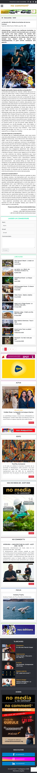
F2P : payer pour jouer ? (23, 673)
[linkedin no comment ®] (30, 1)
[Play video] (18, 572)
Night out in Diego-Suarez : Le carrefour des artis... (23, 304)
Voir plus (31, 422)
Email (4, 229)
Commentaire (6, 236)
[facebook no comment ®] (28, 1)
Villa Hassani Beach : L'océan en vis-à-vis (24, 261)
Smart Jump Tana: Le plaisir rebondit (22, 329)
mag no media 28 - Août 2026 (18, 483)
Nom (3, 222)
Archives (19, 641)
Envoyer (5, 250)
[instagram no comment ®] (33, 1)
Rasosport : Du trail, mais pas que (23, 338)
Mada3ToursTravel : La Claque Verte (23, 278)
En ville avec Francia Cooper (24, 647)
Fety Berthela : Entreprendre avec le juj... (24, 665)
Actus (18, 383)
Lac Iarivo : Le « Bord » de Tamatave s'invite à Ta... (22, 269)
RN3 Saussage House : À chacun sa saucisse (24, 287)
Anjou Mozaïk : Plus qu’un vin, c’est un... (24, 656)
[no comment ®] (35, 1)
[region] (18, 417)
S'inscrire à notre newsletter (18, 1)
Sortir (14, 17)
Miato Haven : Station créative (23, 295)
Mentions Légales (18, 771)
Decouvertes (7, 17)
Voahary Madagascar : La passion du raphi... (23, 682)
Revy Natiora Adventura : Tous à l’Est (23, 321)
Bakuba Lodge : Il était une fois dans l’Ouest (23, 312)
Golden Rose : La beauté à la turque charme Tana (18, 413)
